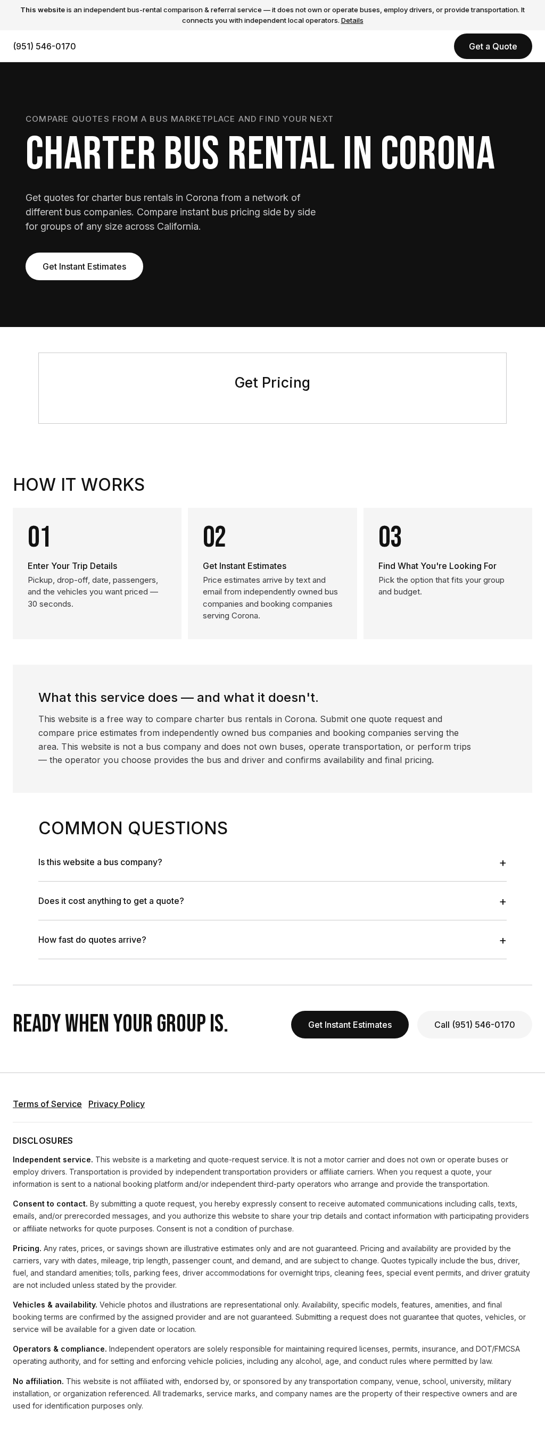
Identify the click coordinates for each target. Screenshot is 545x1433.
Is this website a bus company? (272, 862)
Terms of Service (47, 1104)
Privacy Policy (116, 1104)
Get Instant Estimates (84, 266)
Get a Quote (493, 46)
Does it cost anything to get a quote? (272, 901)
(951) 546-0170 (44, 46)
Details (352, 20)
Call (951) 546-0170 (474, 1024)
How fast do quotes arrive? (272, 939)
